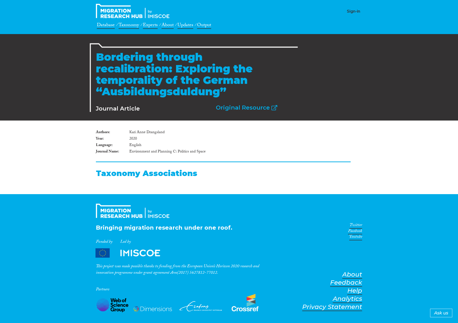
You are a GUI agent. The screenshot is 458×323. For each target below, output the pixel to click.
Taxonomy (129, 26)
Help (354, 290)
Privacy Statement (332, 307)
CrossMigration (134, 11)
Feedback (346, 282)
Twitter (355, 226)
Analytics (347, 299)
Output (204, 26)
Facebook (355, 232)
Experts (150, 26)
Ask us (441, 313)
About (167, 26)
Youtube (355, 237)
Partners (132, 253)
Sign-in (353, 11)
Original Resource (243, 107)
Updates (185, 26)
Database (106, 26)
